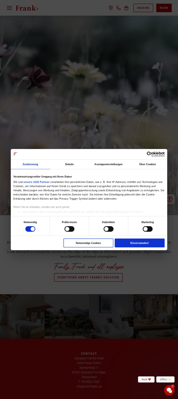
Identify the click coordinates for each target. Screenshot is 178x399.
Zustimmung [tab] (30, 164)
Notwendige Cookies (88, 242)
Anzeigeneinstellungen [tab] (108, 164)
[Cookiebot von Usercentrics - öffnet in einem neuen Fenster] (149, 154)
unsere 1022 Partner (36, 181)
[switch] (69, 229)
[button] (148, 366)
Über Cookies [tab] (147, 164)
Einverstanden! (139, 242)
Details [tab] (69, 164)
